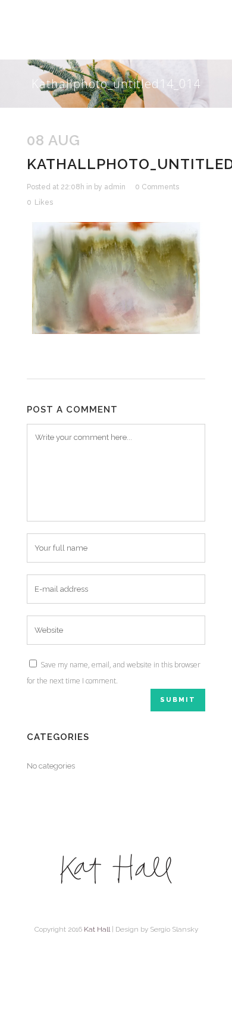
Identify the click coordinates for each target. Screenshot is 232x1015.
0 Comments (157, 187)
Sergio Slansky (174, 929)
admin (115, 187)
